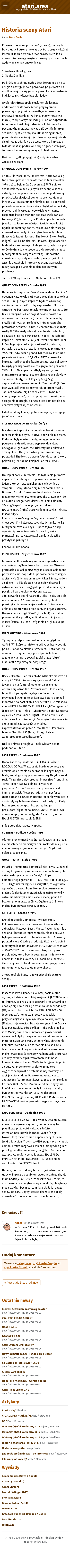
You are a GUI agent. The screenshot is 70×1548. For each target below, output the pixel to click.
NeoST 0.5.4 (9, 1326)
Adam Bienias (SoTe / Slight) (19, 1476)
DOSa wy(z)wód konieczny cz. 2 (21, 1431)
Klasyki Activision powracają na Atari (24, 1309)
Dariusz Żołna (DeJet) (15, 1503)
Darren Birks (9, 1508)
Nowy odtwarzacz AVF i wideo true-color (27, 1353)
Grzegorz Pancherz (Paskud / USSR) (24, 1513)
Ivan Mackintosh (12, 1519)
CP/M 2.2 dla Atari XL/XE (17, 1415)
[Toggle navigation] (5, 5)
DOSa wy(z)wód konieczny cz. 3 (21, 1437)
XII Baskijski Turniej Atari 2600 (20, 1362)
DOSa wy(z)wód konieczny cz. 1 (21, 1426)
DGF (4, 1421)
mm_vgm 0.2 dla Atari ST (17, 1318)
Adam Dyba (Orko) (13, 1481)
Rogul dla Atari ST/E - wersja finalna (24, 1380)
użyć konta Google (45, 1263)
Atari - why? (9, 1410)
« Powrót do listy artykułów (21, 1282)
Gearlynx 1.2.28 (11, 1335)
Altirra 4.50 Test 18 (13, 1371)
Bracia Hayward (11, 1497)
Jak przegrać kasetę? (15, 1459)
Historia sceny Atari (14, 1448)
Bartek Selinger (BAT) (15, 1492)
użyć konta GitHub (16, 1267)
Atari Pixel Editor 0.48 (15, 1389)
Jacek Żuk (8, 1524)
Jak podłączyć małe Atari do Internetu (25, 1453)
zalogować (24, 1263)
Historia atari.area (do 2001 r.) (21, 1442)
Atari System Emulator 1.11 (18, 1344)
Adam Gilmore (10, 1486)
